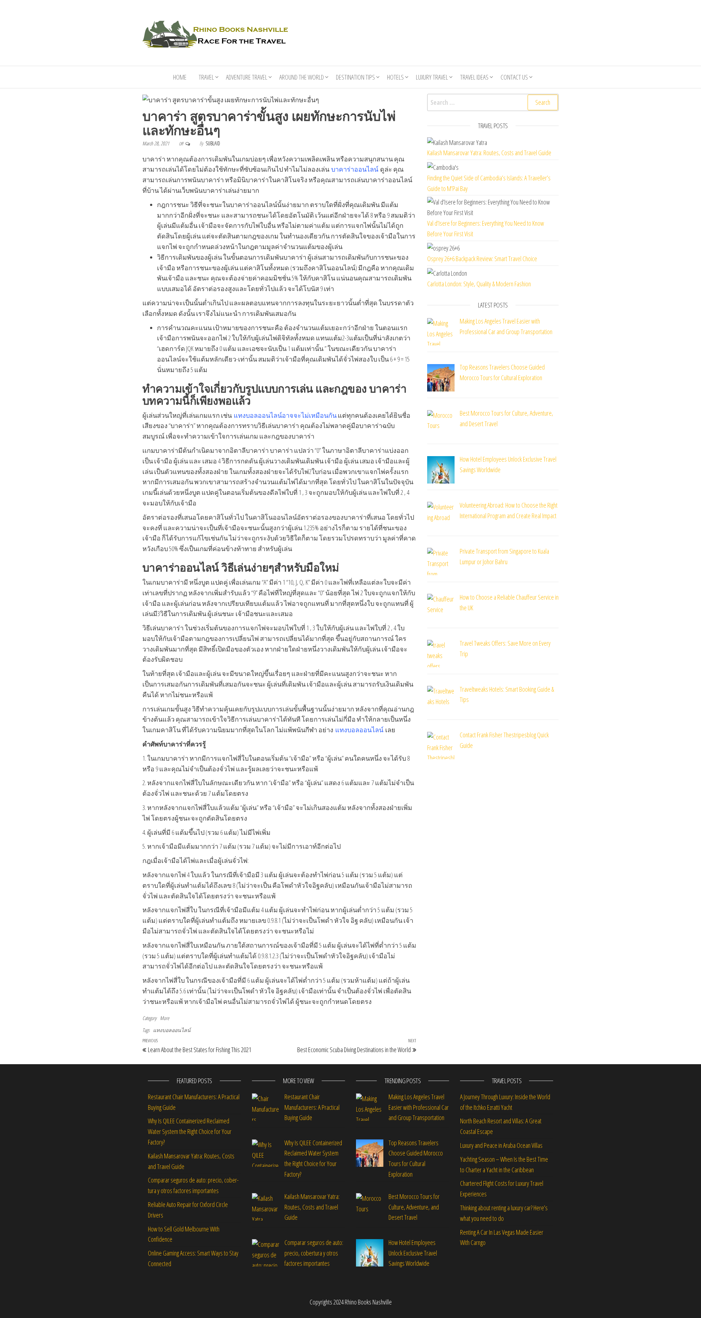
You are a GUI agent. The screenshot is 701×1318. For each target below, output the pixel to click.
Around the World (301, 77)
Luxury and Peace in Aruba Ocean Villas (501, 1145)
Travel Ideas (474, 77)
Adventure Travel (246, 77)
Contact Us (514, 77)
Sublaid (213, 143)
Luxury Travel (432, 77)
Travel (206, 77)
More (164, 1018)
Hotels (395, 77)
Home (180, 77)
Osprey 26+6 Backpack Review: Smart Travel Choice (482, 258)
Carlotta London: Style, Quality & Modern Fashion (479, 283)
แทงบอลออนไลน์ (258, 415)
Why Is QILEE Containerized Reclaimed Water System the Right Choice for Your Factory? (189, 1131)
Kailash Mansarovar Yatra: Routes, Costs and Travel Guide (489, 152)
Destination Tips (355, 77)
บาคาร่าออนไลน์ (354, 169)
